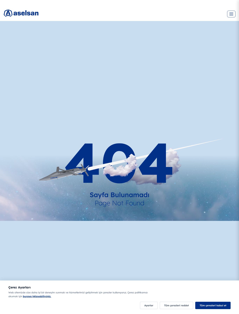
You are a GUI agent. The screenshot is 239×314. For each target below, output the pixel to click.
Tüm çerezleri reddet (176, 305)
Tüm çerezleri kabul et (213, 305)
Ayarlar (148, 305)
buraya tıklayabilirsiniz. (37, 296)
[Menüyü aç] (231, 14)
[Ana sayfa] (24, 11)
